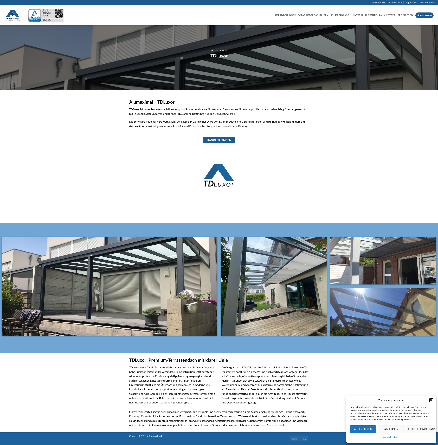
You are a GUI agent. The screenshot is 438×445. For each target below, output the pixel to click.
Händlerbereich (377, 2)
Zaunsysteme (387, 15)
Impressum (411, 2)
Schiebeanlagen (341, 15)
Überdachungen (285, 15)
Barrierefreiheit (427, 2)
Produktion (405, 15)
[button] (431, 400)
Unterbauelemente (365, 15)
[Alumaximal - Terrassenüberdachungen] (13, 15)
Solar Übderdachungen (313, 15)
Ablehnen (391, 429)
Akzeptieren (363, 429)
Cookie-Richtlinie (389, 437)
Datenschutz (395, 2)
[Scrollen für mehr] (219, 81)
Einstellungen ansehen (420, 429)
